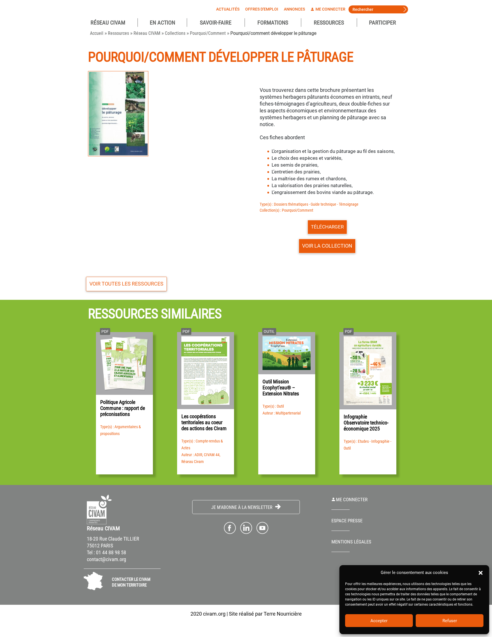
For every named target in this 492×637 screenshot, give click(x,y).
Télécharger (327, 227)
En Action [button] (162, 22)
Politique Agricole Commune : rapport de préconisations (122, 408)
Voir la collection (327, 246)
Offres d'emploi (261, 9)
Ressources (329, 22)
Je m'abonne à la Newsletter (242, 507)
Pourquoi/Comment (208, 33)
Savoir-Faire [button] (215, 22)
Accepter (379, 620)
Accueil (96, 33)
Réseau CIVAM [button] (108, 22)
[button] (480, 572)
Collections (175, 33)
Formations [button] (272, 22)
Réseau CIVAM (147, 33)
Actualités (227, 9)
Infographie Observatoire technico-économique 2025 (366, 423)
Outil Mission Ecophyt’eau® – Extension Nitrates (281, 388)
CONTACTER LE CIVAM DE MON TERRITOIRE (131, 582)
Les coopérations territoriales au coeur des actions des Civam (204, 422)
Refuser (449, 620)
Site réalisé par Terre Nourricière (265, 614)
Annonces (294, 9)
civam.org (214, 614)
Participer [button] (382, 22)
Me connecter (330, 9)
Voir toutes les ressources (126, 284)
